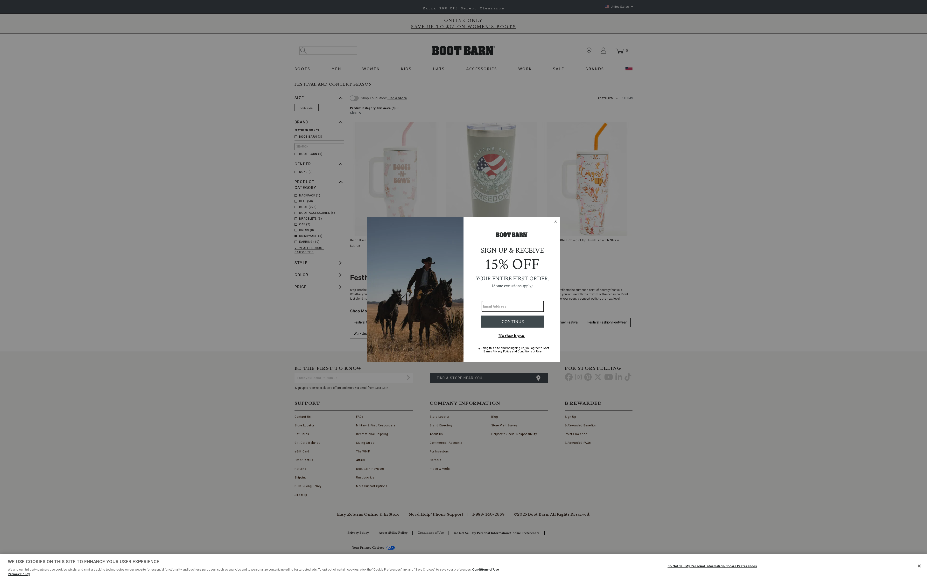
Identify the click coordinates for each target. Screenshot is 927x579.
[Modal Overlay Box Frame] (463, 289)
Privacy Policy (19, 574)
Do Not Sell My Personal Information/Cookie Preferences (712, 566)
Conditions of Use (485, 569)
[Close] (919, 566)
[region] (463, 566)
